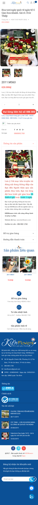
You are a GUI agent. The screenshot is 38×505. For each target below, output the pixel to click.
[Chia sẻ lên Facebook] (14, 129)
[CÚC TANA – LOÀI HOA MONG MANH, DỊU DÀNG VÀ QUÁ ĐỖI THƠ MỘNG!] (5, 425)
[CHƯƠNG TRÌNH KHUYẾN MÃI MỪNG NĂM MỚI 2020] (5, 414)
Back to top (19, 499)
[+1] (23, 129)
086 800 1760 (9, 366)
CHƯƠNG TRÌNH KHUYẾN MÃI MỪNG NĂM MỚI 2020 (22, 412)
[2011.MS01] (10, 264)
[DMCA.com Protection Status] (8, 388)
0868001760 (19, 133)
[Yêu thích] (32, 30)
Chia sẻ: (4, 129)
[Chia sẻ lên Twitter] (17, 129)
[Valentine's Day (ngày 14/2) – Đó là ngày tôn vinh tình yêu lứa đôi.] (5, 436)
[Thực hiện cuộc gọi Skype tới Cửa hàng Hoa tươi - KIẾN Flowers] (18, 448)
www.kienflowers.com (24, 220)
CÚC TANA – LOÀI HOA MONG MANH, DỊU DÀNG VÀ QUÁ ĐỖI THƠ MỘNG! (23, 423)
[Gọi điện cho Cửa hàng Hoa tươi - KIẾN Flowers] (24, 448)
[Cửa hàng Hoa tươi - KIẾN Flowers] (19, 342)
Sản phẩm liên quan (19, 250)
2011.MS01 (10, 275)
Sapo (23, 456)
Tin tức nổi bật (8, 406)
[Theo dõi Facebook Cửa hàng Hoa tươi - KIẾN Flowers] (13, 448)
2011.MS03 (28, 275)
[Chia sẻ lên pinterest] (20, 129)
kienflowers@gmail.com (12, 369)
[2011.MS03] (28, 264)
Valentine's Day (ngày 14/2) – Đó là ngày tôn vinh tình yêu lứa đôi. (22, 434)
